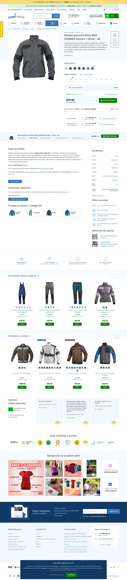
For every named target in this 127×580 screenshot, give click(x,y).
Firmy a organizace (62, 9)
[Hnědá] (80, 367)
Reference (72, 9)
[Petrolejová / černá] (84, 68)
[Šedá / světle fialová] (46, 307)
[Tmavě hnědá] (22, 367)
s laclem (45, 172)
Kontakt (85, 9)
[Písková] (88, 68)
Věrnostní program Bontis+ (15, 9)
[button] (117, 336)
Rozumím (71, 575)
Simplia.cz (116, 576)
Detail (22, 324)
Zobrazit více (68, 55)
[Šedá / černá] (69, 367)
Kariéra (38, 547)
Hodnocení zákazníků (45, 138)
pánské (116, 164)
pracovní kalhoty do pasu (31, 172)
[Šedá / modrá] (109, 367)
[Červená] (75, 367)
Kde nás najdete (106, 544)
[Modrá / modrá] (44, 367)
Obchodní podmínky (14, 536)
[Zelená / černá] (70, 68)
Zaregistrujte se (61, 6)
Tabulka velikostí (88, 74)
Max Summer (114, 160)
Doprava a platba (38, 9)
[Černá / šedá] (47, 367)
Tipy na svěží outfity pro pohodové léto (75, 552)
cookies (44, 568)
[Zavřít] (125, 2)
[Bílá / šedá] (66, 68)
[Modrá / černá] (75, 68)
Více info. (65, 192)
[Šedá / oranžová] (82, 367)
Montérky (25, 29)
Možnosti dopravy (112, 94)
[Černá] (67, 367)
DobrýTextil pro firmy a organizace (46, 539)
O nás (38, 534)
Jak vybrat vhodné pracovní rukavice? (75, 534)
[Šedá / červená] (39, 367)
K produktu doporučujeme (62, 138)
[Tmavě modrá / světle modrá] (85, 367)
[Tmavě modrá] (19, 367)
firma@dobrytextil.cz (108, 124)
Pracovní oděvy (16, 29)
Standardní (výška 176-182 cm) (110, 176)
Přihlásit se (114, 511)
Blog (78, 9)
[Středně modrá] (77, 370)
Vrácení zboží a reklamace (15, 541)
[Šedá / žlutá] (106, 367)
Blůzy (32, 29)
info (81, 87)
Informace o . (94, 516)
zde (62, 574)
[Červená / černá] (52, 367)
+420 (73, 16)
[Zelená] (77, 367)
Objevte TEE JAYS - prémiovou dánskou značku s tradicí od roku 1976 (109, 244)
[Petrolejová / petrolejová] (42, 367)
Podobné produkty (77, 138)
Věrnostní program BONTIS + (16, 549)
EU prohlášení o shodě (46, 168)
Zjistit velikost (15, 181)
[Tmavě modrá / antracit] (79, 68)
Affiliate (38, 544)
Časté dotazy (28, 9)
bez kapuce (115, 180)
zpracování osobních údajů (98, 516)
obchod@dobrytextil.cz (109, 118)
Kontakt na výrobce (98, 195)
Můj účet (116, 9)
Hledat (55, 16)
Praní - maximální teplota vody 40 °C (106, 205)
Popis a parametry (22, 138)
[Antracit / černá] (92, 68)
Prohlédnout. (88, 2)
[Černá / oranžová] (49, 367)
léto (117, 184)
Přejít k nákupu (111, 136)
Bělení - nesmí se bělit (102, 210)
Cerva (116, 156)
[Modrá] (72, 367)
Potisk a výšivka (50, 9)
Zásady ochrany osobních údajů (17, 547)
